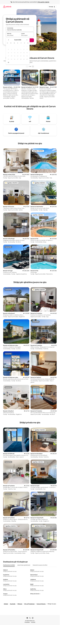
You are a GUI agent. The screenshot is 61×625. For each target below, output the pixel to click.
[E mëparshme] (27, 66)
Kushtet (33, 622)
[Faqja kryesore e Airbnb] (7, 6)
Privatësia (27, 622)
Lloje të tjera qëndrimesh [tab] (23, 565)
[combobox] (20, 30)
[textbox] (13, 35)
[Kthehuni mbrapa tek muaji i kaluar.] (8, 39)
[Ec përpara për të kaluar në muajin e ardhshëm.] (26, 39)
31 (8, 62)
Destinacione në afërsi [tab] (9, 565)
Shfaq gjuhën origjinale (43, 2)
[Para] (33, 66)
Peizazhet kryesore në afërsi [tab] (40, 565)
